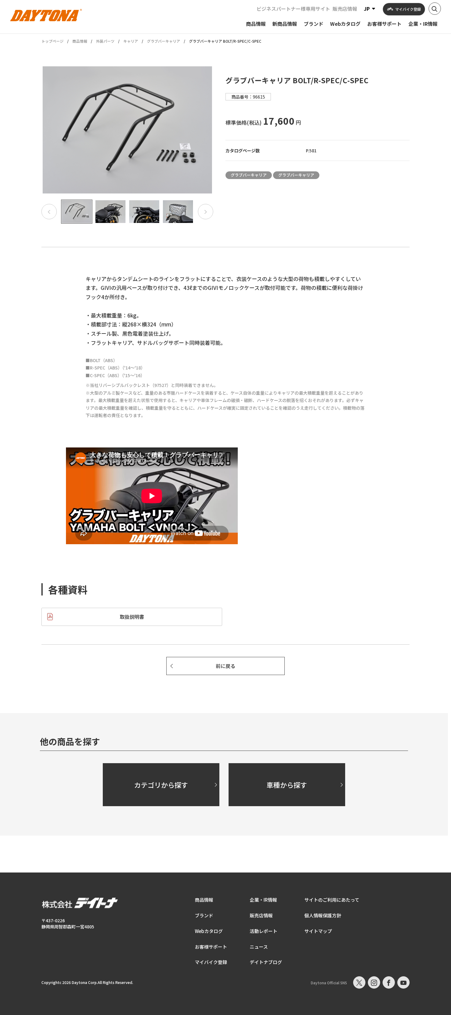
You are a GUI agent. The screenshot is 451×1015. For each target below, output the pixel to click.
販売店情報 (345, 9)
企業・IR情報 (263, 899)
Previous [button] (49, 211)
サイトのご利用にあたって (331, 899)
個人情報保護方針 (322, 915)
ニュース (259, 946)
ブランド (204, 915)
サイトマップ (318, 931)
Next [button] (205, 211)
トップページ (52, 41)
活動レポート (263, 931)
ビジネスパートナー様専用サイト (293, 9)
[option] (127, 129)
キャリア (130, 41)
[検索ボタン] (435, 8)
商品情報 (79, 41)
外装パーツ (105, 41)
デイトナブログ (266, 962)
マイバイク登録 (211, 962)
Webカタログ (209, 931)
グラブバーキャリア (163, 41)
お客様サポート (211, 946)
